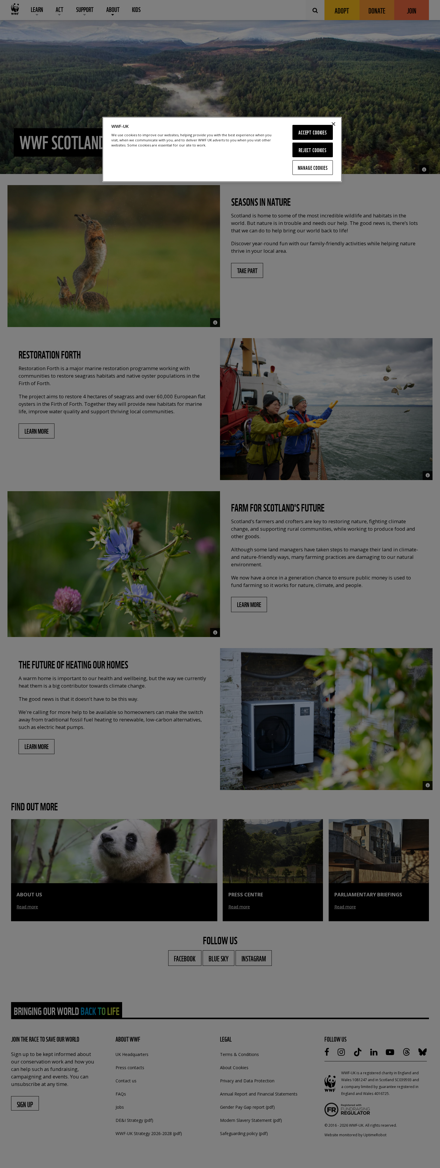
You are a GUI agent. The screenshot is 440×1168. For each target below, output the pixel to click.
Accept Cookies (312, 132)
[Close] (333, 124)
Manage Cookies (313, 167)
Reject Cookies (313, 149)
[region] (222, 149)
